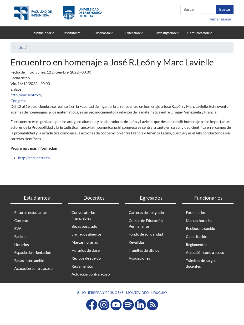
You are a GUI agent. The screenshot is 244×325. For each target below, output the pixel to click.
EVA (17, 228)
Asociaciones (139, 258)
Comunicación (198, 33)
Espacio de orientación (32, 252)
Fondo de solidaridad (146, 234)
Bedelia (20, 236)
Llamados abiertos (86, 234)
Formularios (196, 212)
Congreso (18, 100)
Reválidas (136, 242)
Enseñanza (102, 33)
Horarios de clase (85, 250)
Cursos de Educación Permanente (146, 223)
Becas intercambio (29, 260)
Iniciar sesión (220, 19)
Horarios (21, 244)
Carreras (21, 220)
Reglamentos (82, 266)
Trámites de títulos (144, 250)
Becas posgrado (84, 226)
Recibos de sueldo (86, 258)
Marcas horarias (84, 242)
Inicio (18, 47)
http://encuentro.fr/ (26, 95)
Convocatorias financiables (83, 215)
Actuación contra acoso (33, 268)
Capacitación (196, 236)
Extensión (132, 33)
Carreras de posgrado (146, 212)
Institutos (70, 33)
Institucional (41, 33)
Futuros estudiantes (30, 212)
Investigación (166, 33)
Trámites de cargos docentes (201, 263)
